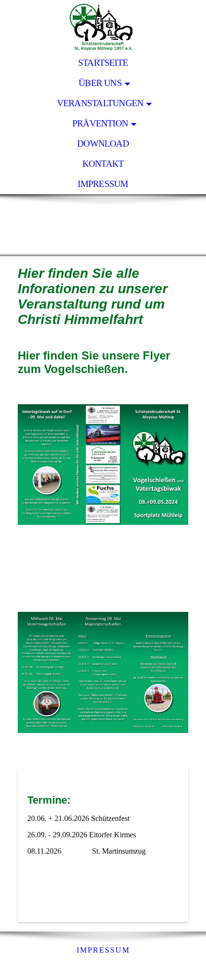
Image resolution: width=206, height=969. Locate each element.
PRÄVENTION (100, 123)
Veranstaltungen (100, 103)
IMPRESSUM (103, 184)
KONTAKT (103, 164)
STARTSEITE (103, 63)
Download (103, 143)
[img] (103, 26)
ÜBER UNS (100, 83)
